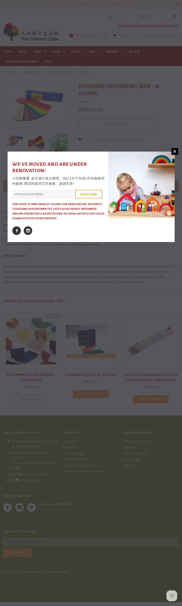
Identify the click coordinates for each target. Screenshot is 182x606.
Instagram (28, 230)
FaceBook (16, 230)
